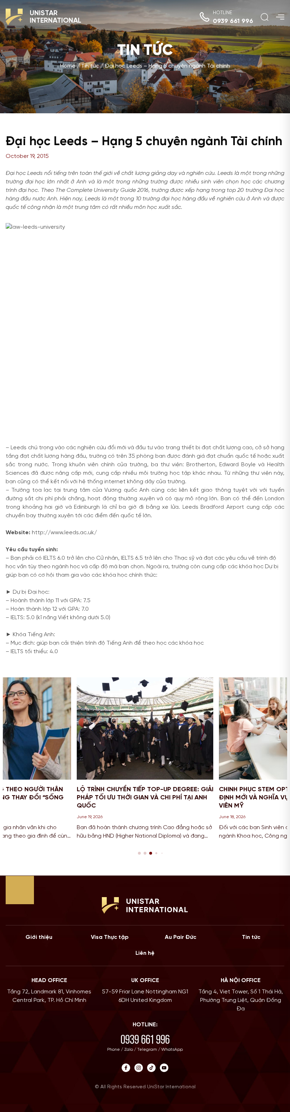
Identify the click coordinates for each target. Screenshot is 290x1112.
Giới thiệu (38, 937)
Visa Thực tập (110, 937)
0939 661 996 (233, 21)
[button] (139, 853)
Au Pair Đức (180, 937)
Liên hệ (145, 953)
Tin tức (90, 66)
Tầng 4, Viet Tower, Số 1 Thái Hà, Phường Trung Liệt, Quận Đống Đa (240, 1000)
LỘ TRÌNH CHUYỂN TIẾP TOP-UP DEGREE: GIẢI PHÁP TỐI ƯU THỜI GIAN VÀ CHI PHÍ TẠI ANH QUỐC (145, 798)
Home (67, 66)
